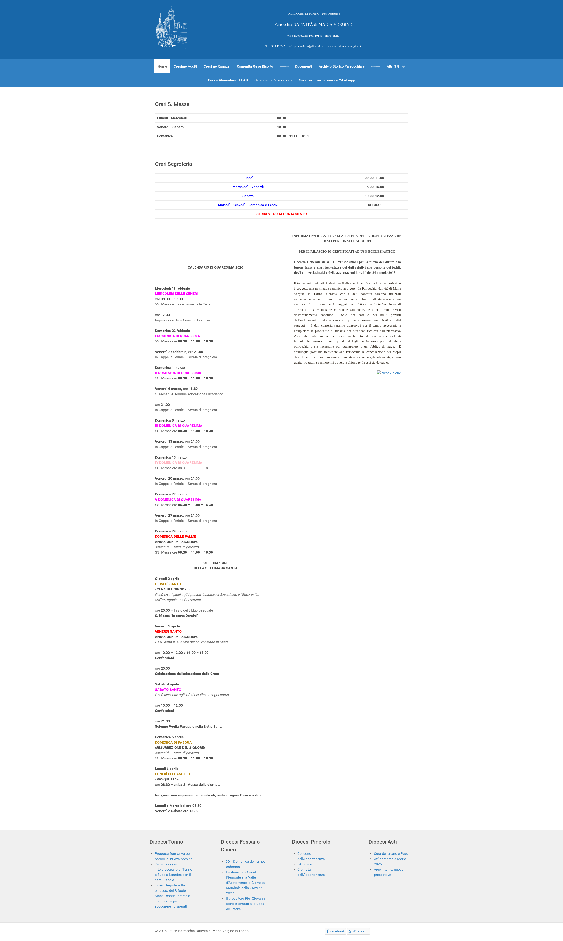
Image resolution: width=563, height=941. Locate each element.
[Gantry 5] (171, 28)
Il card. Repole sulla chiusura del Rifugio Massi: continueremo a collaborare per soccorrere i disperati (172, 895)
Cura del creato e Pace (391, 853)
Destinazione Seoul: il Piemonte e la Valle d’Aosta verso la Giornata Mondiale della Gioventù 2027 (245, 882)
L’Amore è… (305, 864)
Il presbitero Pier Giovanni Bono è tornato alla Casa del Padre (246, 903)
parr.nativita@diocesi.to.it (309, 46)
